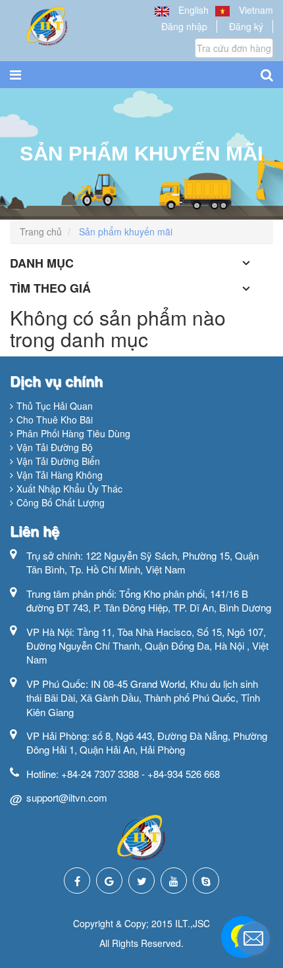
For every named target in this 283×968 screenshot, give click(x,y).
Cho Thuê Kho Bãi (54, 419)
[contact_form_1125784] (253, 938)
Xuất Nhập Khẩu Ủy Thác (69, 488)
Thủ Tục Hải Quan (54, 405)
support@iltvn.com (66, 797)
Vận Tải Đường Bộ (54, 447)
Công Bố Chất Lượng (60, 502)
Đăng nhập (184, 26)
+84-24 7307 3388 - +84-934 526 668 (140, 774)
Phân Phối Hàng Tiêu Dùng (73, 433)
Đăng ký (246, 26)
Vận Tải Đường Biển (58, 461)
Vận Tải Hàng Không (59, 474)
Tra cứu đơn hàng (234, 48)
